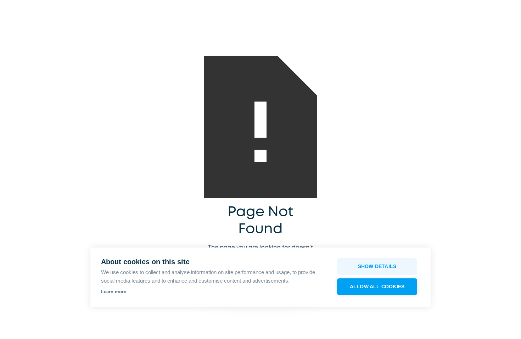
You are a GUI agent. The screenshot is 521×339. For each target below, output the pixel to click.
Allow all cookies (377, 286)
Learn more (113, 291)
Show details (377, 266)
